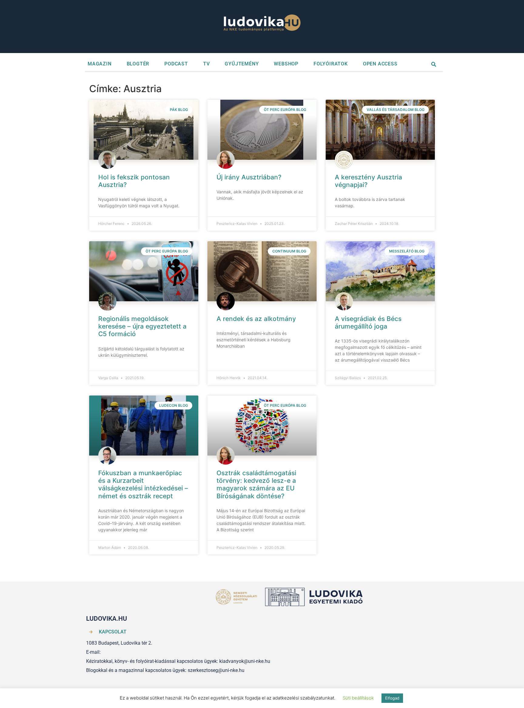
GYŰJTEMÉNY (242, 64)
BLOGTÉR (138, 64)
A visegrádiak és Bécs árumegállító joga (368, 322)
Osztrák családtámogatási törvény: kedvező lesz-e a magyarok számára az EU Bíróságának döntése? (256, 484)
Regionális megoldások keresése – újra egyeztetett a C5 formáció (142, 326)
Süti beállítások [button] (358, 698)
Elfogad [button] (392, 698)
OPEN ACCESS (380, 64)
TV (206, 64)
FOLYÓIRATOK (331, 64)
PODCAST (176, 64)
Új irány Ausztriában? (249, 177)
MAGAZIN (100, 64)
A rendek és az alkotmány (256, 318)
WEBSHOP (286, 64)
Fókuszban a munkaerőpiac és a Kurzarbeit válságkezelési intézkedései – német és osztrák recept (143, 484)
